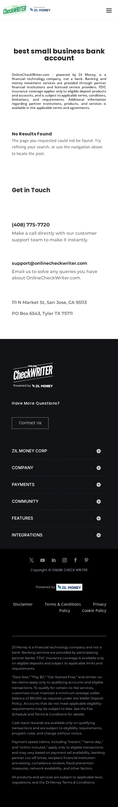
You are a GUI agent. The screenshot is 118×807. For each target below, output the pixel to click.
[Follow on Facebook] (75, 560)
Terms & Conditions (63, 604)
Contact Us (30, 423)
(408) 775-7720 (31, 225)
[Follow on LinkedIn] (53, 560)
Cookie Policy (94, 610)
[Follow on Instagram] (64, 560)
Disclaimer (23, 604)
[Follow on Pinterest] (86, 560)
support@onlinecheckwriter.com (49, 263)
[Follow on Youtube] (42, 560)
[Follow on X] (31, 560)
